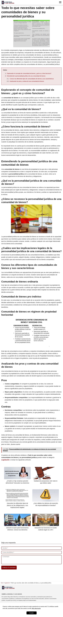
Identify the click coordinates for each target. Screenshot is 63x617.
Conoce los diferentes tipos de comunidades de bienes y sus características (32, 78)
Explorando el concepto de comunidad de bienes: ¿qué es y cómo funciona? (29, 73)
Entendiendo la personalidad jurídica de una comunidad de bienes (26, 76)
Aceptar (31, 613)
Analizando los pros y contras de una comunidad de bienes (27, 81)
